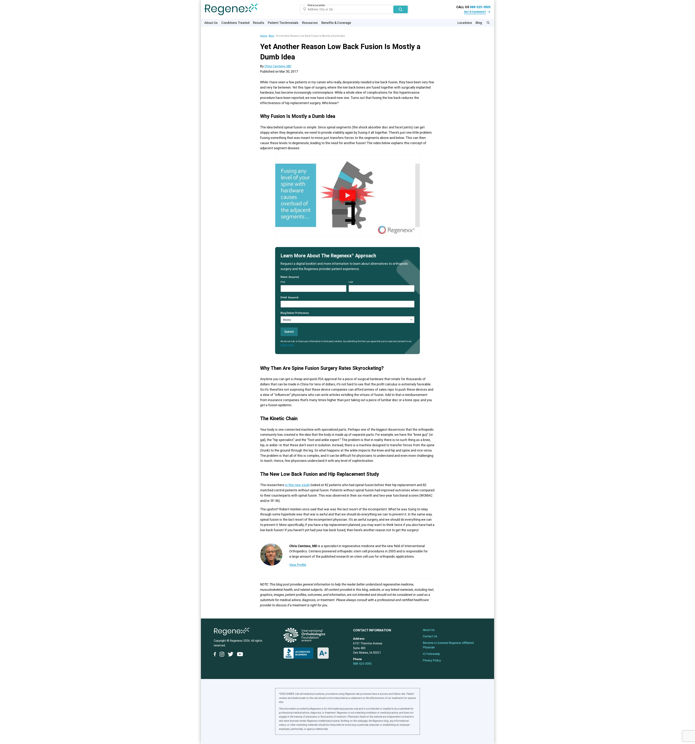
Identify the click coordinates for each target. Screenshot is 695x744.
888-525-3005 (480, 7)
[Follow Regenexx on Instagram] (222, 655)
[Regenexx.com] (232, 636)
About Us (211, 23)
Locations (465, 23)
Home (263, 35)
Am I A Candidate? (475, 11)
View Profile (297, 565)
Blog (479, 23)
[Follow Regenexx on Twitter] (230, 655)
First (283, 282)
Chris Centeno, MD (277, 66)
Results (258, 23)
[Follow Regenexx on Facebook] (216, 655)
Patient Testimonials (283, 23)
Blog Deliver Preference (295, 313)
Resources (310, 23)
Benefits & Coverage (336, 23)
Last (351, 282)
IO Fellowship (431, 654)
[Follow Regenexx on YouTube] (240, 655)
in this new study (297, 485)
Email (289, 297)
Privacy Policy (287, 345)
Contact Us (430, 636)
